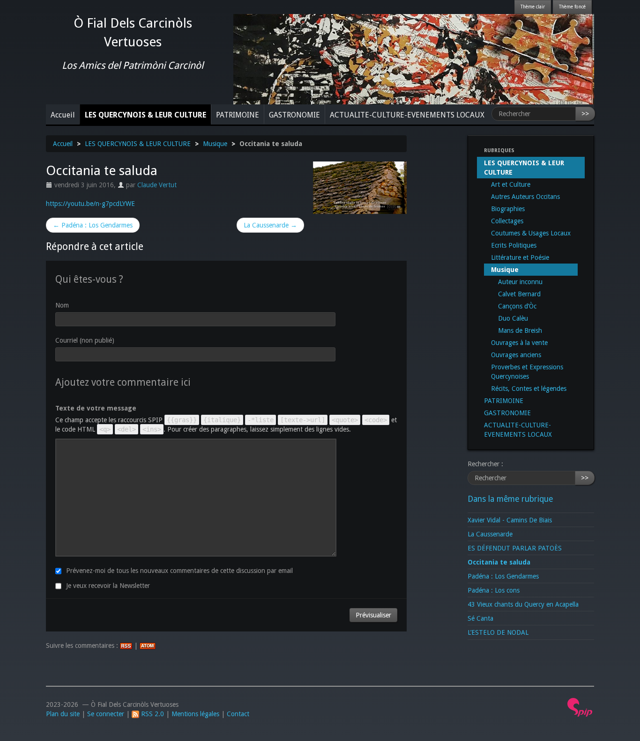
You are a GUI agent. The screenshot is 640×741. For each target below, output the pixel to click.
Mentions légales (195, 714)
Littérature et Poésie (520, 257)
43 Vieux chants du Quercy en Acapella (523, 604)
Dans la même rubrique (510, 499)
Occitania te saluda (499, 562)
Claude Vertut (157, 185)
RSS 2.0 (151, 714)
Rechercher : (485, 464)
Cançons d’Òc (517, 306)
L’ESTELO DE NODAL (498, 632)
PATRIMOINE (237, 114)
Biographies (508, 209)
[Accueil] (413, 58)
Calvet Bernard (519, 294)
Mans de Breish (520, 330)
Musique (215, 143)
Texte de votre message (95, 408)
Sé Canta (480, 618)
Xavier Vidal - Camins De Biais (510, 520)
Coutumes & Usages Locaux (531, 233)
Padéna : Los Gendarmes (503, 576)
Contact (238, 714)
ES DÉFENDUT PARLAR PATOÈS (515, 548)
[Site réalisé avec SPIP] (580, 707)
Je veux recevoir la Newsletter (108, 585)
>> (585, 113)
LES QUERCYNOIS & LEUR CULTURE (145, 114)
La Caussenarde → (270, 225)
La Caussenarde (490, 534)
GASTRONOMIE (294, 114)
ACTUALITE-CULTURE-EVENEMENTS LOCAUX (407, 114)
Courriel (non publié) (84, 340)
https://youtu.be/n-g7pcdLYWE (90, 203)
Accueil (63, 114)
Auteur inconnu (520, 282)
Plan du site (63, 714)
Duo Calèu (513, 318)
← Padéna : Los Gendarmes (93, 225)
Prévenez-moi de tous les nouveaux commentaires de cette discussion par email (179, 570)
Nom (62, 305)
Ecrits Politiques (513, 245)
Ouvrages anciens (516, 355)
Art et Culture (510, 184)
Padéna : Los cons (494, 590)
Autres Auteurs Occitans (525, 196)
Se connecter (105, 714)
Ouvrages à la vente (519, 342)
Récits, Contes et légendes (528, 388)
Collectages (507, 221)
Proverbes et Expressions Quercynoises (527, 371)
